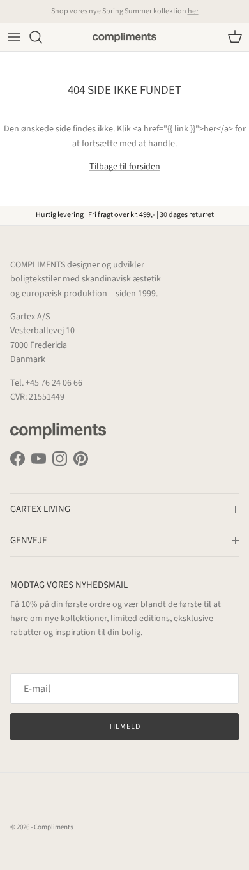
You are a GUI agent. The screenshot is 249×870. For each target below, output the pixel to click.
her (193, 11)
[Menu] (14, 37)
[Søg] (42, 37)
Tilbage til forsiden (124, 166)
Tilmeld (124, 726)
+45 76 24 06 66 (54, 383)
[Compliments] (124, 37)
